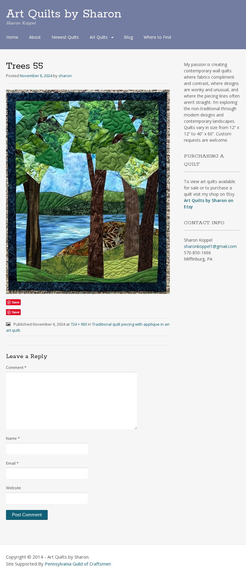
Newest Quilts (65, 37)
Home (12, 37)
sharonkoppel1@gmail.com (210, 246)
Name (13, 438)
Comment (16, 367)
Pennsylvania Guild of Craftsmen (78, 564)
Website (13, 487)
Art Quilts (99, 37)
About (35, 37)
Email (12, 463)
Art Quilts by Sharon (64, 14)
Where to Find (157, 37)
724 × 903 (78, 324)
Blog (128, 37)
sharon (65, 75)
